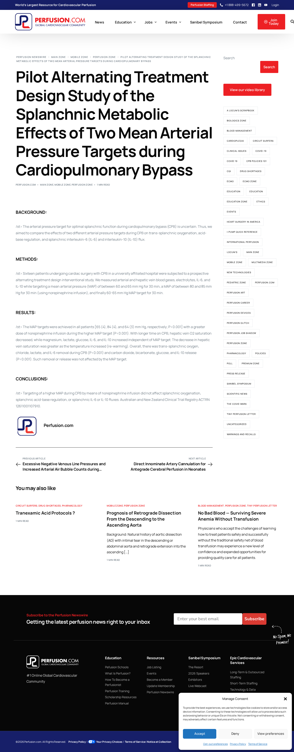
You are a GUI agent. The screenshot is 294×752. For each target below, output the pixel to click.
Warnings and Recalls (241, 434)
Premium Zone (251, 363)
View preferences (270, 733)
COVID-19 (260, 150)
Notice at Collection (159, 742)
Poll (230, 363)
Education (233, 191)
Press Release (236, 373)
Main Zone (46, 184)
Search (229, 58)
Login (275, 4)
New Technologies (239, 272)
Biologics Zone (236, 120)
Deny (235, 733)
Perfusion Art (236, 292)
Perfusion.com (26, 184)
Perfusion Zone (82, 184)
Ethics (261, 201)
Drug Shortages (251, 171)
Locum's (232, 252)
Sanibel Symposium (239, 383)
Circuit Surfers (263, 140)
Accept (199, 733)
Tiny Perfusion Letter (241, 414)
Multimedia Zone (262, 262)
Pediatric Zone (236, 282)
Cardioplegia (235, 140)
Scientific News (237, 393)
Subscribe (254, 619)
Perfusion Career (238, 302)
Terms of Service (257, 744)
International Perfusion (243, 241)
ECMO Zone (250, 181)
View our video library (247, 89)
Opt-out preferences (215, 744)
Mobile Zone (62, 184)
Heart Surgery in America (243, 221)
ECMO (230, 181)
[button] (285, 699)
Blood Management (239, 130)
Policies (260, 353)
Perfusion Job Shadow (241, 333)
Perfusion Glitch (238, 322)
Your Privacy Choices (109, 742)
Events (231, 211)
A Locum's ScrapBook (240, 110)
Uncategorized (237, 424)
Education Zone (237, 201)
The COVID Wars (237, 403)
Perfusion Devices (239, 312)
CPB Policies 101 (256, 161)
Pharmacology (236, 353)
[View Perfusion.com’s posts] (27, 426)
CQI (229, 171)
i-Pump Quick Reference (242, 231)
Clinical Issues (236, 150)
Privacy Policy (238, 744)
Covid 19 (232, 161)
